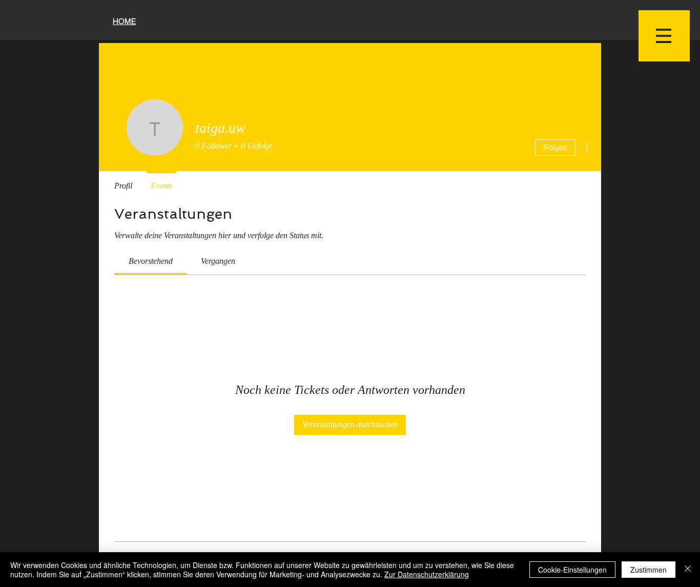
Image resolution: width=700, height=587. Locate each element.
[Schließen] (688, 569)
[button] (664, 35)
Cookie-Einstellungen (572, 569)
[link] (151, 261)
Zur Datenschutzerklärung (426, 574)
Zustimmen (648, 569)
